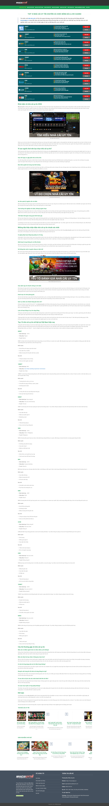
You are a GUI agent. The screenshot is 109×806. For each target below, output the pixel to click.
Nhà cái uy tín (22, 7)
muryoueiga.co (24, 20)
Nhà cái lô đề (63, 7)
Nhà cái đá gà (71, 7)
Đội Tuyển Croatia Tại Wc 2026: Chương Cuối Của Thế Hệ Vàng (90, 723)
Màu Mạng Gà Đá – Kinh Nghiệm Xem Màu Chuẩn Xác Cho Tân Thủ (18, 754)
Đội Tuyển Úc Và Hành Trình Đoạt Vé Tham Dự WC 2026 (52, 723)
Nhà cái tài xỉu (30, 7)
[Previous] (20, 719)
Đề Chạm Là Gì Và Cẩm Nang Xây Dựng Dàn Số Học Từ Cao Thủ (55, 754)
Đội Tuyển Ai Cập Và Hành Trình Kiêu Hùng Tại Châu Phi (71, 723)
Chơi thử (86, 27)
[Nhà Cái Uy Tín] (22, 3)
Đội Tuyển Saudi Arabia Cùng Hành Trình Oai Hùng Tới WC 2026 (34, 724)
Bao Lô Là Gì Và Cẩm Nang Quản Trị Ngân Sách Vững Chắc (36, 753)
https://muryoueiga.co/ (71, 780)
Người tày (68, 792)
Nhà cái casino (55, 7)
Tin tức (88, 7)
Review (86, 29)
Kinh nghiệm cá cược (80, 7)
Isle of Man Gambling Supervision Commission (34, 368)
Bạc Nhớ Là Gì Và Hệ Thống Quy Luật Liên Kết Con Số (74, 753)
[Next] (89, 719)
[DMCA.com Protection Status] (20, 795)
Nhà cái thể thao (39, 7)
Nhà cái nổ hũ (47, 7)
